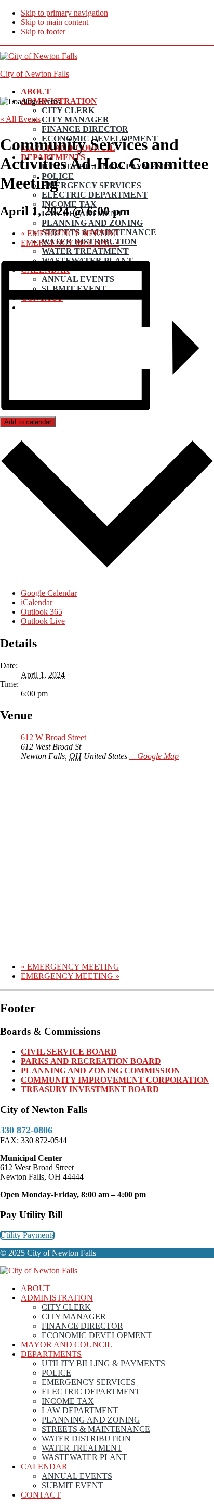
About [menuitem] (35, 1288)
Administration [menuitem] (57, 1297)
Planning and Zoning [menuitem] (91, 1419)
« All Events (20, 119)
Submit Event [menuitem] (72, 1485)
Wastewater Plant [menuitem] (84, 1457)
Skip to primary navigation (64, 12)
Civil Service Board (69, 1051)
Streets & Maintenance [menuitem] (96, 1429)
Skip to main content (54, 22)
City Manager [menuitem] (74, 1316)
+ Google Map (154, 756)
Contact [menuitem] (41, 1494)
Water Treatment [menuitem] (82, 1447)
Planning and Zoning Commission (100, 1070)
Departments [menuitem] (51, 1354)
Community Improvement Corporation (115, 1079)
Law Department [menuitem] (80, 1410)
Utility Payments (27, 1235)
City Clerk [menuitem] (66, 1307)
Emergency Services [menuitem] (89, 1382)
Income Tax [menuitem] (68, 1400)
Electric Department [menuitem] (91, 1391)
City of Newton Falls (34, 73)
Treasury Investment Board (90, 1089)
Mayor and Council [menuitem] (66, 1344)
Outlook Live (43, 621)
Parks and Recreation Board (91, 1061)
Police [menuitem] (56, 1372)
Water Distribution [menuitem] (86, 1438)
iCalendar (36, 602)
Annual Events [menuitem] (77, 1476)
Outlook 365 (41, 611)
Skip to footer (43, 31)
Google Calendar (49, 593)
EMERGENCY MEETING (70, 233)
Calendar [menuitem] (44, 1466)
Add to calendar (27, 422)
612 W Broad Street (53, 737)
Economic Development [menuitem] (97, 1335)
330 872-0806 (26, 1130)
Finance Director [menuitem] (82, 1325)
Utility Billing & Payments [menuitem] (103, 1363)
